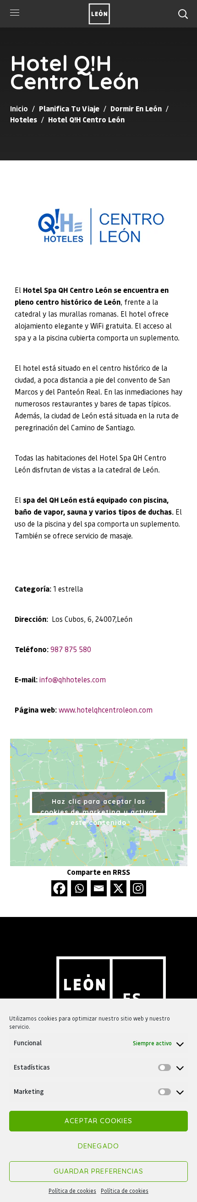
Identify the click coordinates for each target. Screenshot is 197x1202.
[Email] (99, 888)
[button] (182, 13)
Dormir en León (136, 108)
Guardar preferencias (99, 1171)
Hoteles (23, 119)
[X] (118, 888)
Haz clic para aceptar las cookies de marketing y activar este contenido (98, 806)
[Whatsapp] (79, 888)
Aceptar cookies (98, 1120)
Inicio (19, 108)
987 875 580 (70, 649)
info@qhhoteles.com (72, 679)
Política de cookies (72, 1190)
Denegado (98, 1146)
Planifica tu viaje (69, 108)
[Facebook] (59, 888)
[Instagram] (138, 888)
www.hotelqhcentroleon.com (106, 709)
